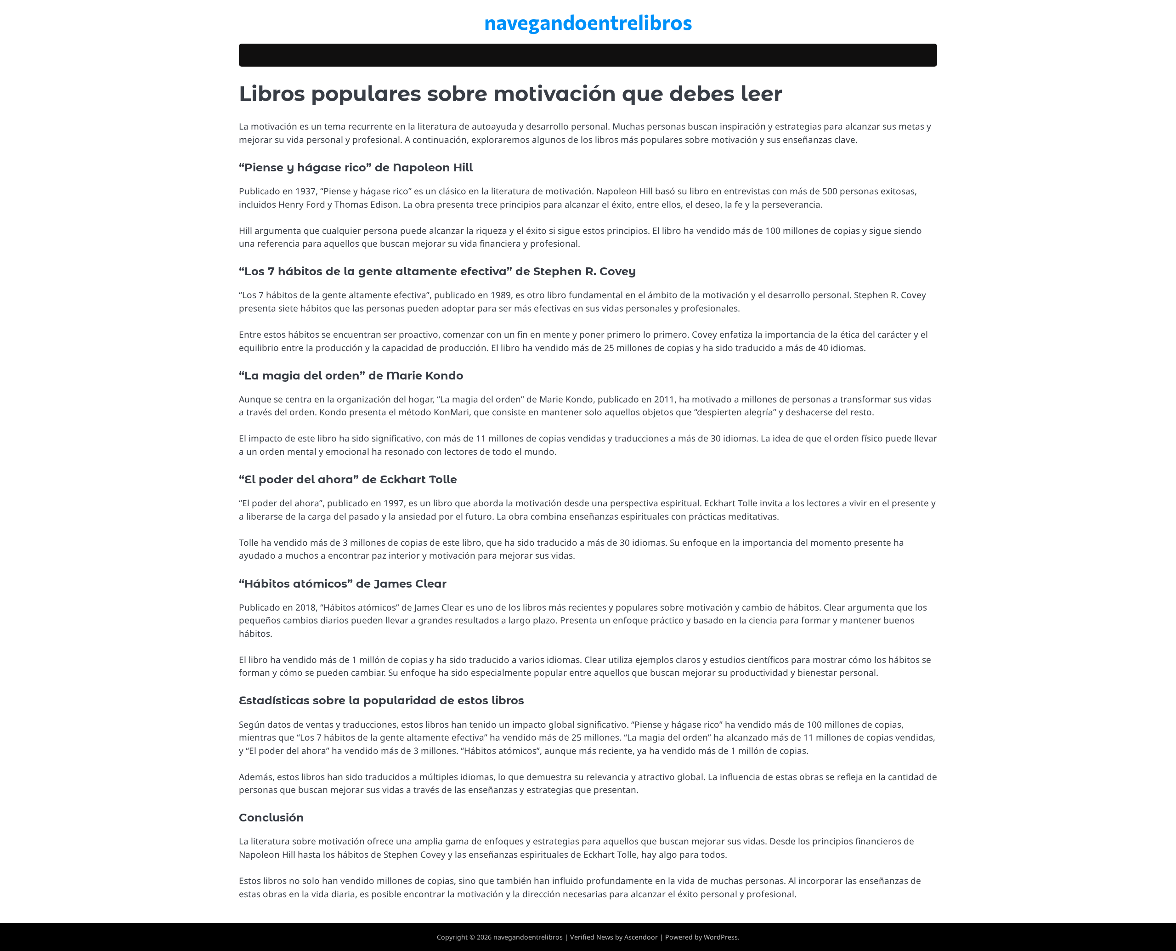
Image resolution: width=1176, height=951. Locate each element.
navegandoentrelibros (588, 21)
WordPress (721, 937)
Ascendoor (641, 937)
